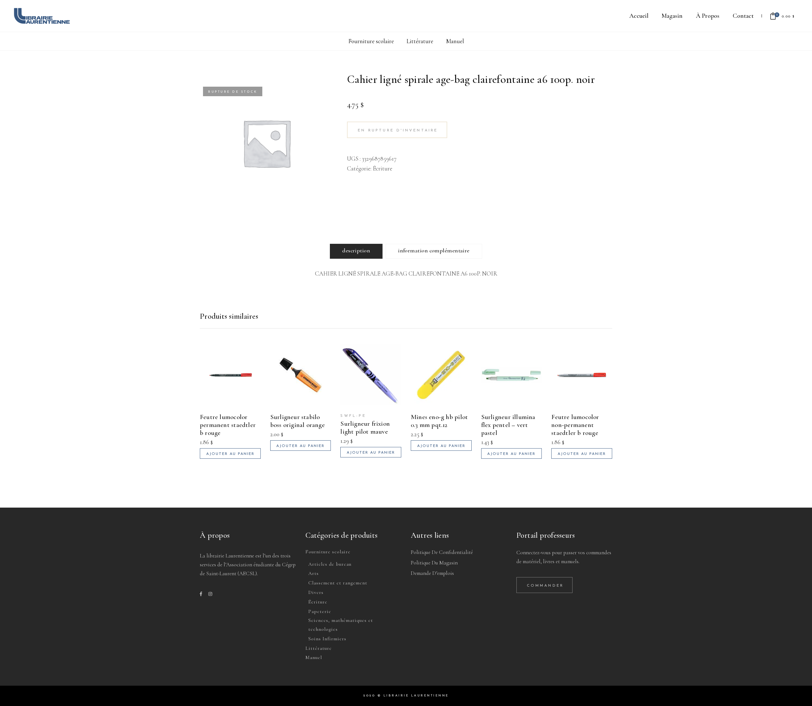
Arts (313, 573)
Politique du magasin (434, 562)
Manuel (455, 41)
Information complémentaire (434, 250)
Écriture (382, 168)
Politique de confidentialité (442, 552)
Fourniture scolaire (371, 41)
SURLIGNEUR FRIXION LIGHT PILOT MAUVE (365, 428)
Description (356, 250)
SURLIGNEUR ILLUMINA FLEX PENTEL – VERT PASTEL (508, 425)
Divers (316, 592)
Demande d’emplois (432, 573)
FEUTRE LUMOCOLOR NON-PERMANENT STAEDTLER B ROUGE (575, 425)
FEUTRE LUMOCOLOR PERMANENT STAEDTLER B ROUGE (228, 425)
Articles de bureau (329, 564)
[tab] (356, 251)
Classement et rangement (337, 583)
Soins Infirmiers (327, 639)
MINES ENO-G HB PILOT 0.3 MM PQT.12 (439, 421)
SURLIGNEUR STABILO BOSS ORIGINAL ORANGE (297, 421)
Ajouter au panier (230, 454)
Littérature (420, 41)
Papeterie (319, 611)
